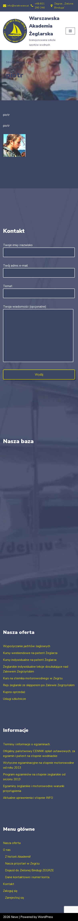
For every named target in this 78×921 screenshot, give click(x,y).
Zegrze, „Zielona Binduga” (63, 5)
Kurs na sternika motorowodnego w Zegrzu (33, 678)
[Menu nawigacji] (70, 31)
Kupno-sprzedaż (14, 692)
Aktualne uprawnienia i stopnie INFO (28, 798)
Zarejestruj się (14, 898)
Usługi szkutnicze (14, 699)
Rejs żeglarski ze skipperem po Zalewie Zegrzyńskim (39, 685)
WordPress (45, 917)
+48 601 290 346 (40, 5)
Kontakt (8, 884)
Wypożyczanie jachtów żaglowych (26, 646)
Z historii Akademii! (18, 857)
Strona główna (15, 62)
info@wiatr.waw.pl (18, 5)
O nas (7, 850)
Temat (7, 286)
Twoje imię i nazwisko (18, 245)
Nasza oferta (12, 843)
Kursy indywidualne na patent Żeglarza (29, 660)
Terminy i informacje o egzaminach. (26, 744)
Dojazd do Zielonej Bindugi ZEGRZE (29, 870)
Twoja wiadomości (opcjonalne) (24, 307)
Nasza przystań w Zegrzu (22, 863)
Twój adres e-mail (15, 266)
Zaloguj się (10, 891)
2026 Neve (10, 917)
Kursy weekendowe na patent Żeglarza (30, 653)
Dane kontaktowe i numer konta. (27, 877)
